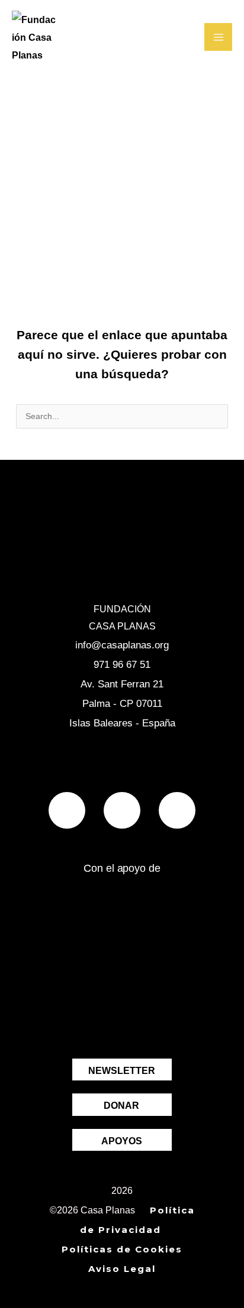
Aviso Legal (122, 1268)
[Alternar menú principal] (218, 37)
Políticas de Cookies (122, 1249)
